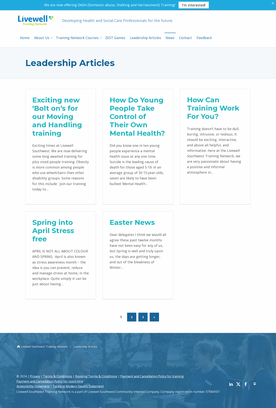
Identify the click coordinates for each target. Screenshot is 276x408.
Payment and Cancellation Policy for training (152, 376)
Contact (185, 37)
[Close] (273, 3)
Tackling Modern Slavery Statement (78, 386)
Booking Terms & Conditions (96, 376)
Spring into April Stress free (53, 230)
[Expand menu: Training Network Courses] (101, 38)
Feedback (204, 37)
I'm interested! (193, 5)
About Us (41, 37)
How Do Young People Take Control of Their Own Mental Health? (137, 116)
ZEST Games (115, 37)
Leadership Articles (145, 37)
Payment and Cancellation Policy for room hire (50, 381)
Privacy (35, 376)
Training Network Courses (77, 37)
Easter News (132, 222)
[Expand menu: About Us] (52, 38)
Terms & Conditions (57, 376)
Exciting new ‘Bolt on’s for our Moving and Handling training (57, 116)
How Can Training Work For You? (213, 108)
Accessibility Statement (33, 386)
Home (24, 37)
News (170, 37)
